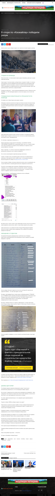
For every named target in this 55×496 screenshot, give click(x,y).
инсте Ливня (10, 380)
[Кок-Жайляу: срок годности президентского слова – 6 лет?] (6, 463)
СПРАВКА (24, 2)
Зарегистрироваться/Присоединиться (7, 0)
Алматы (5, 438)
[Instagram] (53, 0)
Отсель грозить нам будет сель (30, 453)
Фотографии (25, 0)
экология (8, 440)
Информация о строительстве (13, 2)
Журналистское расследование (34, 2)
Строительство (4, 440)
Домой (2, 13)
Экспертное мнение (16, 0)
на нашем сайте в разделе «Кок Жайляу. (23, 377)
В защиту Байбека (28, 468)
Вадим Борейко (10, 438)
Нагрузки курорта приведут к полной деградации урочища (8, 454)
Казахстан (18, 438)
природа (31, 438)
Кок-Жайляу (23, 438)
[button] (52, 2)
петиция (27, 438)
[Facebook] (51, 0)
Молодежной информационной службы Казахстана (23, 380)
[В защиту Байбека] (30, 463)
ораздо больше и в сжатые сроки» (21, 159)
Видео (21, 0)
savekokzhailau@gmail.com (26, 490)
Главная (4, 2)
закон (15, 438)
